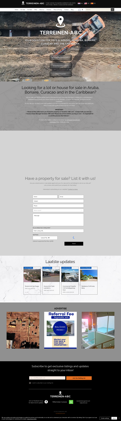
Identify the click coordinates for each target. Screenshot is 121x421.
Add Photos (35, 234)
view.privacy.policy (32, 419)
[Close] (119, 418)
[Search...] (112, 9)
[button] (22, 10)
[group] (60, 281)
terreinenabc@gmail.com (72, 120)
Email (31, 375)
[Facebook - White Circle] (46, 401)
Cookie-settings (105, 418)
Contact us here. (73, 189)
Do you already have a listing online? (41, 227)
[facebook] (82, 9)
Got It (114, 418)
